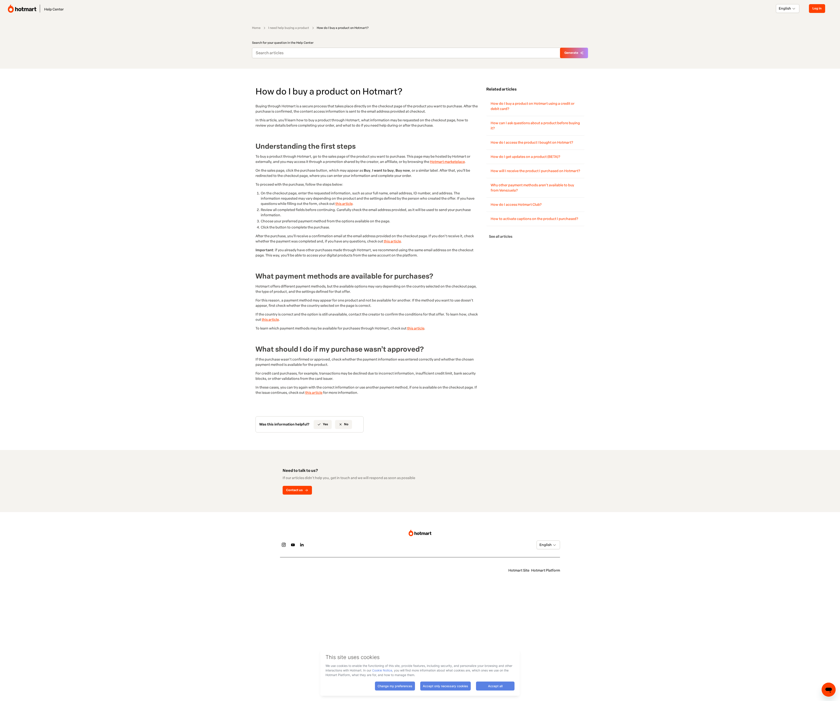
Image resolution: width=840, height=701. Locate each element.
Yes (325, 424)
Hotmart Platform (545, 570)
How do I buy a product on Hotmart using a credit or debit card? (532, 106)
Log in (817, 8)
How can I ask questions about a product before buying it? (535, 125)
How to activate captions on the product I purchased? (534, 219)
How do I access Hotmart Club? (516, 204)
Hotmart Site (518, 570)
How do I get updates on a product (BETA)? (525, 157)
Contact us (294, 490)
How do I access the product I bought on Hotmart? (532, 142)
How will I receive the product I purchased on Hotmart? (535, 171)
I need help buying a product (288, 28)
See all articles (500, 236)
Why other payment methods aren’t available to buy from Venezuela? (532, 187)
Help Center (54, 9)
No (346, 424)
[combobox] (539, 545)
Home (256, 28)
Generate (571, 53)
